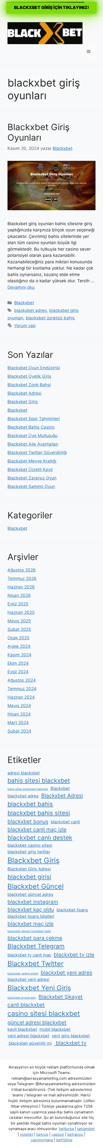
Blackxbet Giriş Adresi (29, 868)
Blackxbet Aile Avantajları (33, 444)
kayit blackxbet (22, 1029)
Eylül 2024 (18, 671)
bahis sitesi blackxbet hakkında (28, 789)
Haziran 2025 (21, 612)
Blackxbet (24, 302)
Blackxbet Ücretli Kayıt (30, 469)
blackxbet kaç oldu (31, 909)
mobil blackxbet (55, 1029)
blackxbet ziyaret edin (22, 997)
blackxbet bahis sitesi (39, 813)
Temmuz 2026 (22, 578)
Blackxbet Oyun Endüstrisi (34, 367)
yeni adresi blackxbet (28, 1035)
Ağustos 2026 (22, 570)
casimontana (42, 1140)
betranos (75, 1134)
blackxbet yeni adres (66, 972)
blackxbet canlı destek (40, 837)
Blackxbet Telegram (36, 946)
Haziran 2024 (21, 697)
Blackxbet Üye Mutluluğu (33, 435)
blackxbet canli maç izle (37, 829)
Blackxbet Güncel (36, 886)
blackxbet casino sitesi (30, 845)
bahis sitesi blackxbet (39, 780)
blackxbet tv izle (74, 955)
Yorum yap (25, 325)
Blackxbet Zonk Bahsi (29, 384)
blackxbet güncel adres (30, 894)
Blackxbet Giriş (23, 401)
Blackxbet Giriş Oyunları (39, 132)
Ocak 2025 (18, 637)
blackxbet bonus (28, 821)
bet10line (64, 1140)
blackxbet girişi (29, 876)
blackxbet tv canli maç (29, 955)
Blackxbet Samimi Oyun (31, 486)
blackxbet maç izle (31, 924)
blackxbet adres (30, 310)
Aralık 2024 (19, 646)
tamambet (85, 1128)
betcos (42, 1134)
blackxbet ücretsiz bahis (50, 317)
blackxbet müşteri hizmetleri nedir (29, 931)
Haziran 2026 (21, 586)
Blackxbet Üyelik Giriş (29, 376)
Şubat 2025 (19, 629)
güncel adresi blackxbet (37, 1022)
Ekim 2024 (18, 663)
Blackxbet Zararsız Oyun (32, 478)
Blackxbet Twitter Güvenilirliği (37, 452)
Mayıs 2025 (19, 620)
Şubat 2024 (19, 731)
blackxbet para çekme (35, 938)
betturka (66, 1128)
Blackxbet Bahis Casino (31, 427)
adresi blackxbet (24, 772)
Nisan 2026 (19, 595)
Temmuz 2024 (22, 688)
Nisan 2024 (19, 714)
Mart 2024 (18, 722)
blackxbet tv (70, 1043)
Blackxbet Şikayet (60, 997)
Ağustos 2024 (22, 680)
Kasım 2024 (20, 654)
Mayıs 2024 (19, 705)
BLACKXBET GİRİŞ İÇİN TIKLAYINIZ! (51, 7)
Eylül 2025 (18, 603)
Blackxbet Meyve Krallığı (32, 461)
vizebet (26, 1134)
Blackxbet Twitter (36, 963)
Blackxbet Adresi (25, 393)
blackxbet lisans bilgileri (31, 916)
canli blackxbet (26, 1005)
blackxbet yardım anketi (23, 973)
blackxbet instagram (33, 902)
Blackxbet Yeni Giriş (39, 988)
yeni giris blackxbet (71, 1035)
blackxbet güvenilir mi (30, 1043)
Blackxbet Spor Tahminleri (34, 418)
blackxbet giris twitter (29, 851)
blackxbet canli (65, 821)
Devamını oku (21, 287)
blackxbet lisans (72, 909)
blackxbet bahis (30, 804)
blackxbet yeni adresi (28, 979)
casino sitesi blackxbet (44, 1013)
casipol (58, 1134)
